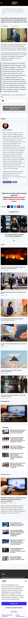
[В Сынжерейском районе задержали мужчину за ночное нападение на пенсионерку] (5, 524)
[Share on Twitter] (15, 206)
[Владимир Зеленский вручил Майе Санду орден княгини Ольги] (14, 281)
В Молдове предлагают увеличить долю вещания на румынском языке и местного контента (17, 431)
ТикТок (5, 199)
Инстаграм (21, 197)
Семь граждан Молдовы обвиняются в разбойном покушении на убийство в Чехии (17, 558)
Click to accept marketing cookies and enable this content (14, 108)
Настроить (14, 612)
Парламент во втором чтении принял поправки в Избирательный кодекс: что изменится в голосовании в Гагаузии (16, 456)
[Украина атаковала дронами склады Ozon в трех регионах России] (14, 333)
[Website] (16, 182)
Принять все (14, 603)
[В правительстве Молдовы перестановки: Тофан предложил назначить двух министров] (5, 447)
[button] (26, 581)
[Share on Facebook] (12, 206)
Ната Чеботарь (4, 26)
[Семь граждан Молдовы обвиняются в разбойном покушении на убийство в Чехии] (5, 558)
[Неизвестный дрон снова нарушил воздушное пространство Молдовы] (14, 359)
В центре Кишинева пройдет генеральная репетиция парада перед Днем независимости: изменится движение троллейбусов (17, 533)
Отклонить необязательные (14, 607)
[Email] (13, 182)
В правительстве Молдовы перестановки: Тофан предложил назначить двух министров (17, 447)
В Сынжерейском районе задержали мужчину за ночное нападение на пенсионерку (17, 524)
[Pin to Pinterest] (18, 206)
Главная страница (6, 9)
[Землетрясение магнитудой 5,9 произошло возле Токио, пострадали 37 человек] (14, 384)
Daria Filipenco (4, 503)
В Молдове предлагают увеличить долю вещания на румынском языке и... (13, 416)
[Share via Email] (22, 206)
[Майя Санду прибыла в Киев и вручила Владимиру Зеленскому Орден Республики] (14, 308)
